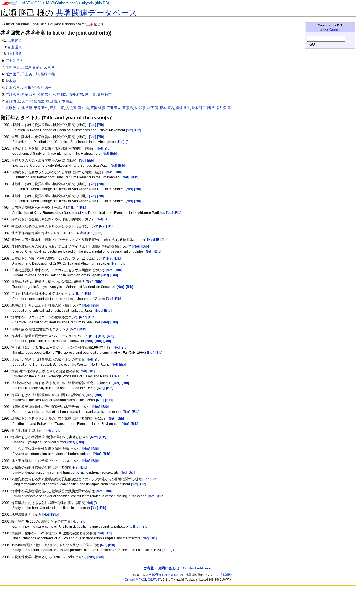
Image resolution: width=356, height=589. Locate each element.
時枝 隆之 (37, 101)
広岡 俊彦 (98, 108)
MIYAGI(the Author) (62, 3)
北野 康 (26, 108)
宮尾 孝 (49, 67)
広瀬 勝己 (15, 40)
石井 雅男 (76, 94)
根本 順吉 (167, 108)
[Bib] (100, 125)
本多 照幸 (28, 94)
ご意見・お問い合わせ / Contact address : (178, 568)
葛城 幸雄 (48, 74)
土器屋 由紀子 (31, 67)
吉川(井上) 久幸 (17, 101)
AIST (26, 3)
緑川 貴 (90, 94)
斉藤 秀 (127, 108)
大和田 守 (28, 87)
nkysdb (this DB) (95, 3)
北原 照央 (13, 108)
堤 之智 (71, 108)
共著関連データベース (96, 12)
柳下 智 (152, 108)
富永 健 (83, 108)
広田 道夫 (114, 108)
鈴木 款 (11, 81)
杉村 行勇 (15, 54)
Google (334, 30)
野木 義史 (66, 101)
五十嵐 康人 (14, 61)
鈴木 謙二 (199, 108)
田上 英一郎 (30, 74)
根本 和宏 (60, 94)
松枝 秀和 (44, 94)
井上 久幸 (13, 87)
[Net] (92, 125)
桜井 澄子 (13, 74)
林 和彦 (140, 108)
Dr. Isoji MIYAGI (135, 579)
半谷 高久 (41, 108)
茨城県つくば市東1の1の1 (167, 574)
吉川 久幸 (13, 94)
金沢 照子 (44, 87)
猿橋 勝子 (183, 108)
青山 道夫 (15, 47)
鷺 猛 (227, 108)
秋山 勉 (51, 101)
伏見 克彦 (13, 67)
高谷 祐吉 (104, 94)
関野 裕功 (214, 108)
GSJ (38, 3)
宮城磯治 (226, 574)
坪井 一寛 (57, 108)
